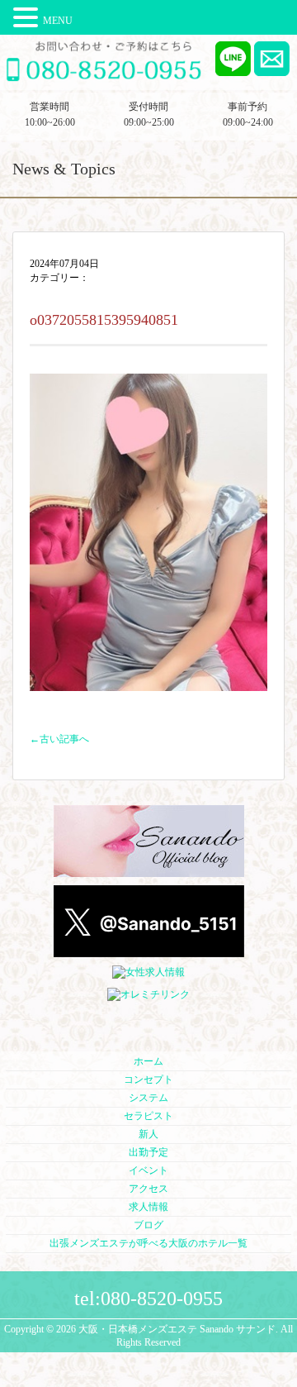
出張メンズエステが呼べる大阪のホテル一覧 (149, 1243)
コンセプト (148, 1079)
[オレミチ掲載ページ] (148, 995)
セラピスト (148, 1116)
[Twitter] (149, 950)
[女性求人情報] (148, 973)
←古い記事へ (59, 739)
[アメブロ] (149, 870)
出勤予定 (148, 1152)
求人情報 (148, 1207)
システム (148, 1097)
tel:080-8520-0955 (148, 1298)
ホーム (148, 1061)
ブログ (148, 1225)
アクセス (148, 1188)
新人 (148, 1134)
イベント (148, 1170)
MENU (58, 20)
